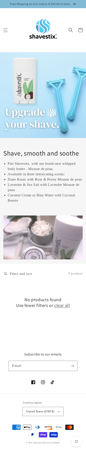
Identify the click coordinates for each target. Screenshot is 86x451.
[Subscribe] (72, 366)
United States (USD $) (40, 411)
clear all (62, 305)
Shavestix (38, 443)
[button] (5, 30)
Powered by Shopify (51, 443)
